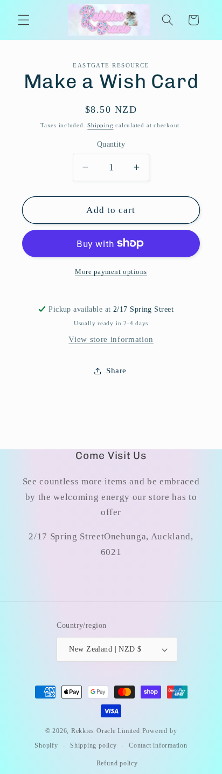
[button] (24, 20)
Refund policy (117, 763)
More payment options (111, 272)
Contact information (158, 745)
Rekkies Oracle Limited (105, 731)
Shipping (100, 125)
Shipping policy (93, 745)
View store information (111, 339)
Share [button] (116, 370)
